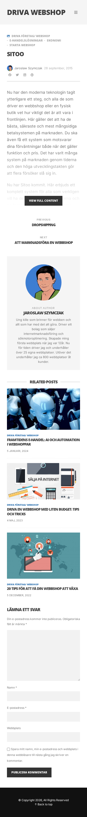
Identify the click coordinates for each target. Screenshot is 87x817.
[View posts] (8, 36)
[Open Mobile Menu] (76, 12)
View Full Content (43, 201)
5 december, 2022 (19, 595)
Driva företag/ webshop (31, 36)
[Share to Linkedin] (24, 75)
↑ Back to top (43, 804)
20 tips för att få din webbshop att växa (42, 588)
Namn (12, 687)
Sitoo (25, 185)
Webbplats (14, 728)
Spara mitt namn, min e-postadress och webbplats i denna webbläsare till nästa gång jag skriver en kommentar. (42, 754)
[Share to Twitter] (17, 75)
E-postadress (16, 708)
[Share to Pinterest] (32, 75)
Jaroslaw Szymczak (28, 68)
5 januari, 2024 (17, 451)
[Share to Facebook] (10, 75)
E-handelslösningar (26, 40)
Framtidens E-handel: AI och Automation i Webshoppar (43, 442)
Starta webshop (22, 45)
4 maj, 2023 (15, 520)
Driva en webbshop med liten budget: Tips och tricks (43, 511)
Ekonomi (54, 40)
